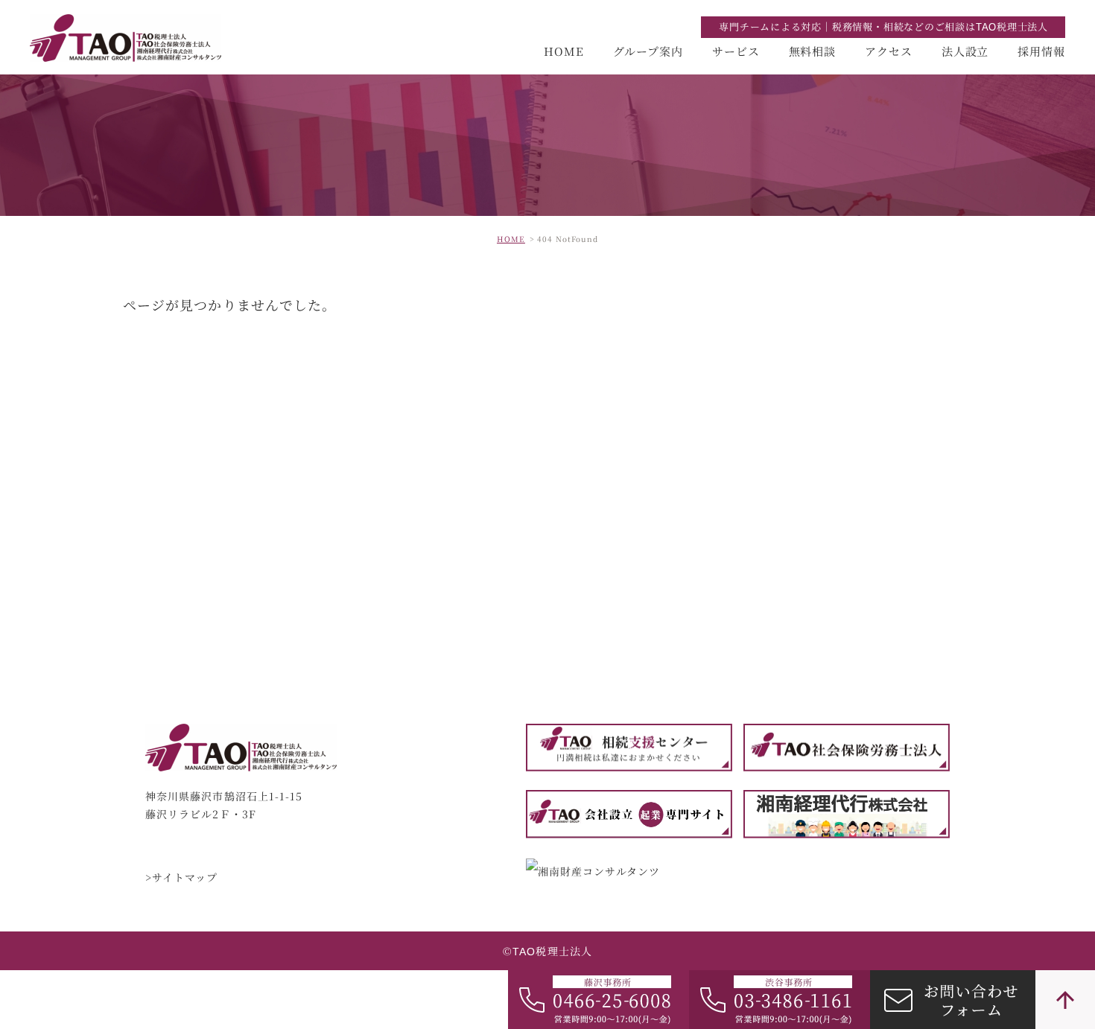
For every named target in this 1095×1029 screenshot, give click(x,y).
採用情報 (1041, 51)
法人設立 (965, 51)
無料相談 (813, 51)
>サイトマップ (181, 877)
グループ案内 (648, 51)
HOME (564, 51)
